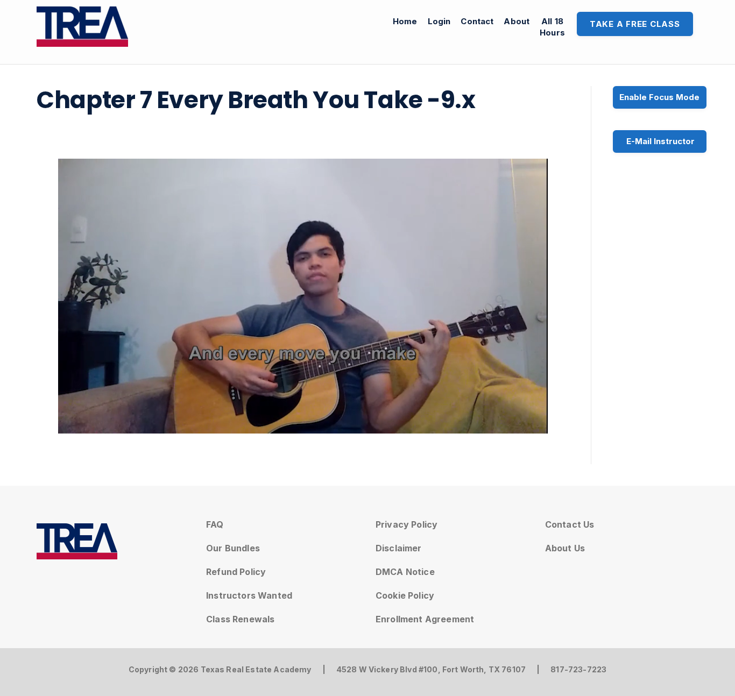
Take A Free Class (635, 24)
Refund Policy (236, 571)
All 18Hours (552, 27)
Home (405, 21)
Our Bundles (233, 548)
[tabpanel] (303, 296)
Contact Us (570, 524)
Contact (477, 21)
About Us (565, 548)
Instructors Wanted (249, 595)
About (516, 21)
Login (439, 21)
